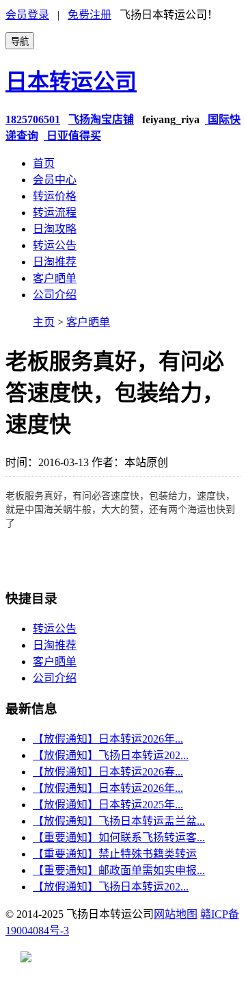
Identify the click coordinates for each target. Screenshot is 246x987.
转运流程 (55, 212)
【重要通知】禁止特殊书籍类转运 (115, 854)
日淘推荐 (55, 262)
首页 (44, 163)
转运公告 (55, 245)
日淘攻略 (55, 229)
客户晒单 (55, 278)
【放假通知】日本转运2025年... (108, 804)
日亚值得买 (72, 136)
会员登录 (27, 15)
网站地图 (175, 914)
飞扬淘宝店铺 (101, 119)
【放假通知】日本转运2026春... (108, 772)
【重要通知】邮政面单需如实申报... (119, 870)
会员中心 (55, 179)
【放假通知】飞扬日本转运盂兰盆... (119, 821)
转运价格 (55, 196)
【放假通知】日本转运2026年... (108, 739)
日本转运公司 (71, 81)
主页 (44, 322)
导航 (20, 41)
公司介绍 (55, 294)
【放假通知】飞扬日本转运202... (111, 755)
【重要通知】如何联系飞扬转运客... (119, 837)
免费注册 (89, 15)
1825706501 (32, 119)
